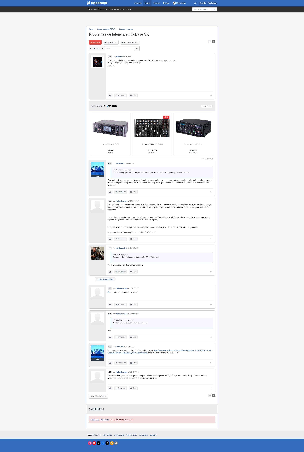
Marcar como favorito (130, 42)
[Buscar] (213, 9)
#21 (109, 314)
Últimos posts (92, 9)
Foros (147, 3)
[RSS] (112, 443)
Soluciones (103, 9)
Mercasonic (181, 3)
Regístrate (212, 3)
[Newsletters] (116, 443)
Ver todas (207, 106)
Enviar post (96, 42)
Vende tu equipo (119, 435)
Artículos (138, 3)
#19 (109, 248)
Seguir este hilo (112, 42)
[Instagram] (90, 443)
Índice (129, 9)
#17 (109, 163)
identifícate (105, 420)
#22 (109, 346)
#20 (109, 288)
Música (157, 3)
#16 (109, 56)
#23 (109, 372)
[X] (107, 443)
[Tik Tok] (98, 443)
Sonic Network (107, 435)
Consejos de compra (117, 9)
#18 (109, 201)
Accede (203, 3)
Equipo (166, 3)
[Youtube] (94, 443)
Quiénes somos (132, 435)
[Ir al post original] (114, 170)
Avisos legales (143, 435)
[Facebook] (103, 443)
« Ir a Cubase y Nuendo (98, 396)
